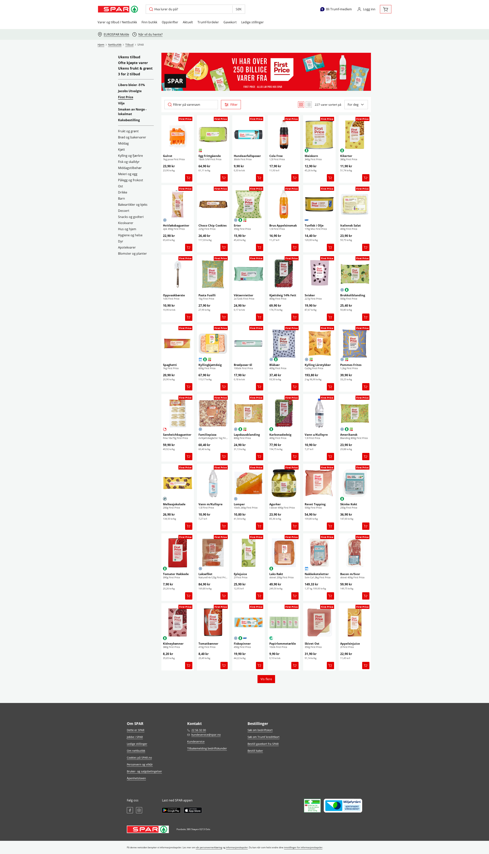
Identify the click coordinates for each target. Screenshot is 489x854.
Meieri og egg (127, 174)
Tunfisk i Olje (314, 225)
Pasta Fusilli (207, 295)
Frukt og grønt (128, 131)
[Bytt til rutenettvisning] (301, 105)
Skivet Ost (312, 643)
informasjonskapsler (237, 847)
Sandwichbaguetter (177, 434)
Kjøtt (121, 149)
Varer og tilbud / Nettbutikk (117, 22)
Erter (237, 225)
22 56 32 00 (198, 730)
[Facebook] (130, 810)
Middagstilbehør (130, 168)
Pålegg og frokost (130, 180)
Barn (121, 198)
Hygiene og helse (130, 235)
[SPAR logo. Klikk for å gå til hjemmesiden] (119, 9)
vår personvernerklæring (209, 847)
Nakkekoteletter (317, 574)
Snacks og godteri (131, 217)
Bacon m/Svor (350, 574)
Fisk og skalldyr (129, 162)
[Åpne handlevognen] (385, 9)
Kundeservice (196, 741)
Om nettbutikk (136, 750)
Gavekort (230, 22)
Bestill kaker (255, 750)
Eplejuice (240, 574)
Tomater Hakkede (176, 574)
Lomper (239, 504)
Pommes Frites (350, 365)
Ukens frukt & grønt (135, 68)
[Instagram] (139, 810)
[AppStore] (193, 810)
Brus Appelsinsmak (283, 225)
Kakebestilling (129, 120)
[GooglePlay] (171, 810)
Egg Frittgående (209, 156)
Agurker (275, 504)
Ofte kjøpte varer (133, 63)
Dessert (123, 211)
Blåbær (274, 365)
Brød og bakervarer (132, 137)
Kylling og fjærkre (130, 156)
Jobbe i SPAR (135, 737)
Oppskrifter (170, 22)
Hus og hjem (127, 229)
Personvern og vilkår (140, 764)
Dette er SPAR (135, 730)
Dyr (120, 241)
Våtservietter (243, 295)
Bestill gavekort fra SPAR (263, 744)
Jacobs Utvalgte (130, 91)
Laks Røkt (276, 574)
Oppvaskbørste (174, 295)
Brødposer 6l (243, 365)
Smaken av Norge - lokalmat (132, 111)
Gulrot (167, 156)
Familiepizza (207, 434)
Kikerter (346, 156)
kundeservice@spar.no (206, 734)
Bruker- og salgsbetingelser (144, 771)
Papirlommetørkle (282, 643)
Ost (120, 186)
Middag (123, 143)
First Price (125, 97)
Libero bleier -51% (131, 85)
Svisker (310, 295)
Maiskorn (311, 156)
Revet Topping (315, 504)
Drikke (122, 192)
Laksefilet (205, 574)
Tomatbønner (208, 643)
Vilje (121, 103)
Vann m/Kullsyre (210, 504)
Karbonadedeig (280, 434)
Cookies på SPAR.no (139, 757)
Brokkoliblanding (352, 295)
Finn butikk (149, 22)
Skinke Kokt (348, 504)
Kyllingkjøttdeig (210, 365)
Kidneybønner (173, 643)
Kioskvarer (125, 223)
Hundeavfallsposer (247, 156)
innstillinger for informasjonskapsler (303, 847)
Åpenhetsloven (136, 778)
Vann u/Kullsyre (316, 434)
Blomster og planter (132, 253)
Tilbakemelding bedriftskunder (207, 748)
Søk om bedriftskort (260, 730)
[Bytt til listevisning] (309, 105)
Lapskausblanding (247, 434)
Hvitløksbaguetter (176, 225)
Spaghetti (170, 365)
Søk (239, 9)
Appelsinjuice (350, 643)
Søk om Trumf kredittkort (263, 737)
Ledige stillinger (252, 22)
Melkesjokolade (174, 504)
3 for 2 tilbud (129, 74)
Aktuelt (188, 22)
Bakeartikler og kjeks (132, 204)
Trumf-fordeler (208, 22)
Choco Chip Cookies (212, 225)
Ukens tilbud (129, 57)
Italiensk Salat (350, 225)
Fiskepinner (242, 643)
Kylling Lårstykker (318, 365)
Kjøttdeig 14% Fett (282, 295)
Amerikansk (348, 434)
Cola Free (276, 156)
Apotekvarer (127, 247)
